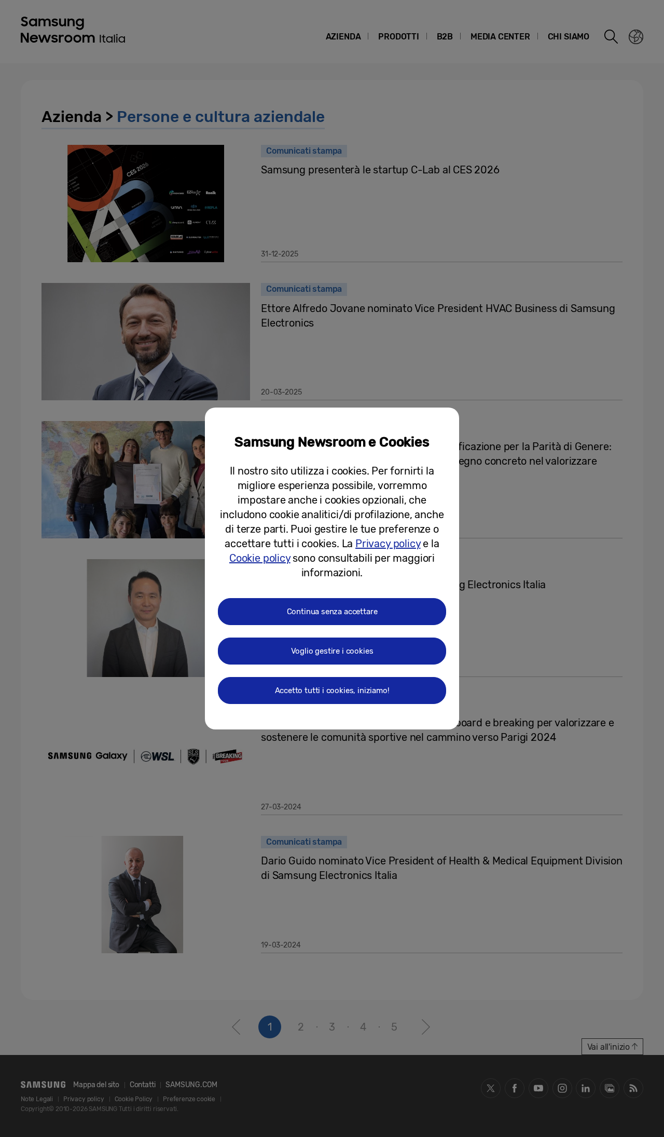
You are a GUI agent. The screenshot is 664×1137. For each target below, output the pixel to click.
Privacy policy (387, 543)
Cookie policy (259, 558)
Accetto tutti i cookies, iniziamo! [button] (332, 690)
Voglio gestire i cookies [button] (332, 651)
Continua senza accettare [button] (332, 611)
